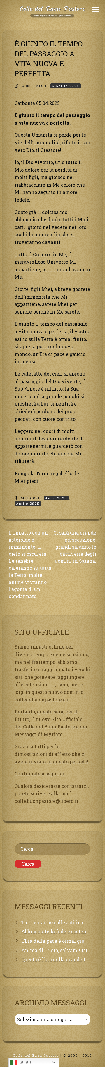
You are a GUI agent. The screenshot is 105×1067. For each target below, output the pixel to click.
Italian (24, 1061)
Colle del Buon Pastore (36, 1055)
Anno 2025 (56, 498)
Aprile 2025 (28, 503)
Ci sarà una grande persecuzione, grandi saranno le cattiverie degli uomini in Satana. (74, 547)
